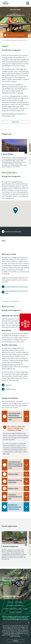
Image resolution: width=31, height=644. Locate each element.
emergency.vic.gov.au (9, 365)
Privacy (4, 593)
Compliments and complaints (15, 605)
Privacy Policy (23, 635)
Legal (20, 609)
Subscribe (6, 583)
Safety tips (8, 385)
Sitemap (11, 612)
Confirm (15, 641)
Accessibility (18, 602)
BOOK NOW (15, 122)
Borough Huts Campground (13, 231)
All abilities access (10, 389)
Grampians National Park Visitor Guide (16, 287)
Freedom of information (10, 609)
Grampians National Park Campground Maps (16, 292)
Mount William (8, 154)
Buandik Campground (10, 546)
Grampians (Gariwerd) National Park (15, 40)
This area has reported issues (15, 35)
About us (10, 602)
